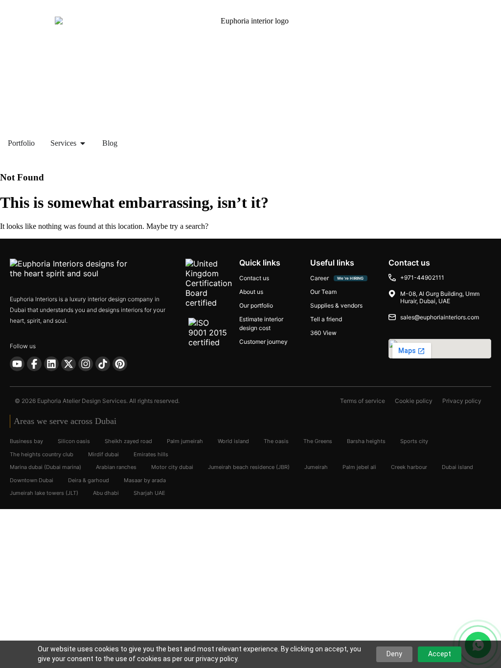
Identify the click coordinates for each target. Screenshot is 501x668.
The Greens (317, 441)
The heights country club (41, 454)
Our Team (323, 291)
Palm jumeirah (185, 441)
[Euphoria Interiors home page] (83, 270)
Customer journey (263, 341)
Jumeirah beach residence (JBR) (249, 467)
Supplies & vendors (336, 305)
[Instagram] (85, 363)
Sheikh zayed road (128, 441)
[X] (68, 363)
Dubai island (457, 467)
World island (233, 441)
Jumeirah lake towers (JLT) (44, 493)
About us (251, 291)
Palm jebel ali (359, 467)
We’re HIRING (350, 278)
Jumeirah (316, 467)
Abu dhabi (106, 493)
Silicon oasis (74, 441)
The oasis (276, 441)
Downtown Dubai (31, 480)
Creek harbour (409, 467)
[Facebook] (34, 363)
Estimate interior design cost (261, 323)
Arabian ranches (116, 467)
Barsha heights (366, 441)
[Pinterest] (120, 363)
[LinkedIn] (51, 363)
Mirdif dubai (103, 454)
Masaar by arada (145, 480)
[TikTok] (102, 363)
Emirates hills (151, 454)
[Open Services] (83, 143)
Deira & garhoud (88, 480)
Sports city (414, 441)
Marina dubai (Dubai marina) (45, 467)
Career (319, 278)
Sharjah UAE (149, 493)
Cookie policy (414, 400)
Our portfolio (256, 305)
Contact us (254, 278)
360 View (323, 332)
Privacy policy (461, 400)
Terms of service (362, 400)
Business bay (26, 441)
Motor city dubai (172, 467)
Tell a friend (326, 319)
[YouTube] (17, 363)
